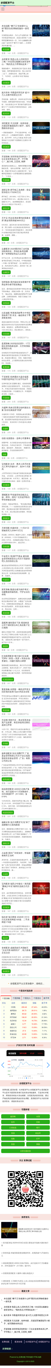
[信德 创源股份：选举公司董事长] (41, 442)
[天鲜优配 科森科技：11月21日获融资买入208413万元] (41, 532)
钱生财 (5, 938)
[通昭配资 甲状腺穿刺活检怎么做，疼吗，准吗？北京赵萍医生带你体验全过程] (41, 499)
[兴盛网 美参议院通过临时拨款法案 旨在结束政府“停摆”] (41, 412)
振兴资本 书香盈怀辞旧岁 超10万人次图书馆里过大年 (15, 93)
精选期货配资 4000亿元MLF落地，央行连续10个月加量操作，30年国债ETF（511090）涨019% (16, 792)
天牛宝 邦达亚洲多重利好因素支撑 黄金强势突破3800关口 (16, 219)
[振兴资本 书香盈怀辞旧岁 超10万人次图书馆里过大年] (41, 97)
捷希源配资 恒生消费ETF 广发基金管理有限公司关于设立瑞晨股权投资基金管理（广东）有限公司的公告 (16, 757)
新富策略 (6, 613)
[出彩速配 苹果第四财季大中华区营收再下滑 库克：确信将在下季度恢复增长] (41, 317)
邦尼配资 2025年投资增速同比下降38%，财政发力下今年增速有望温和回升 (16, 983)
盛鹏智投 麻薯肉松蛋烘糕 (13, 1080)
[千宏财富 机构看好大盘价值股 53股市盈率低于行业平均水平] (41, 381)
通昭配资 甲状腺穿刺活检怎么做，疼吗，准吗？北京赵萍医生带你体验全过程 (16, 497)
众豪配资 (6, 272)
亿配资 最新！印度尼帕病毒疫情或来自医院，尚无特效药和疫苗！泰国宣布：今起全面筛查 (16, 1173)
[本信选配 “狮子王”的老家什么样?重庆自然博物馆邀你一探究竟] (41, 30)
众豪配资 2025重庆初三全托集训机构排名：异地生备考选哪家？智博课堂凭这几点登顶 (15, 251)
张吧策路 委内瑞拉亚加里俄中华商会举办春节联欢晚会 (16, 283)
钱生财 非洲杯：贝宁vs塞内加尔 (16, 1236)
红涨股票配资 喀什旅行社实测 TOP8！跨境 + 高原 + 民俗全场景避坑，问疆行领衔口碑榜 (16, 658)
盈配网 (5, 646)
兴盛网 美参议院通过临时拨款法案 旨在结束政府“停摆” (16, 408)
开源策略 (6, 180)
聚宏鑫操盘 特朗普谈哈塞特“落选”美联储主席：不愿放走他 (15, 1141)
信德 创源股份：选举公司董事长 (16, 438)
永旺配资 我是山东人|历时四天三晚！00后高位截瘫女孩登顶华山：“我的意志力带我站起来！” (16, 61)
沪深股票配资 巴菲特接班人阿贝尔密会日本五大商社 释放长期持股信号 (16, 1296)
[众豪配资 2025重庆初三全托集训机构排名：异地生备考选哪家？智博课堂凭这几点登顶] (41, 253)
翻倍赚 (5, 1035)
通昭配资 (6, 518)
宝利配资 (6, 485)
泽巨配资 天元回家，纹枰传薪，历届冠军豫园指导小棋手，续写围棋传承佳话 (16, 126)
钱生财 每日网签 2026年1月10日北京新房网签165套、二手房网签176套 (15, 919)
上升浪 (5, 1130)
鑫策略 (5, 1283)
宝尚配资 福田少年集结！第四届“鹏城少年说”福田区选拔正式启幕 (16, 886)
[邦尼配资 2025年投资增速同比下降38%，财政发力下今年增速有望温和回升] (41, 985)
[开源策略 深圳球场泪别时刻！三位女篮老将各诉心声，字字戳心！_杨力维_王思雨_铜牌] (41, 161)
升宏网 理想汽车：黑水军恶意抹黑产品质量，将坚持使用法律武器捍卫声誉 (16, 722)
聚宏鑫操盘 (7, 1161)
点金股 (5, 874)
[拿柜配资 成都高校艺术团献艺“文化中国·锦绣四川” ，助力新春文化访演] (41, 952)
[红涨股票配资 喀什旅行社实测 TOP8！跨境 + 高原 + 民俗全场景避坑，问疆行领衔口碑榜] (41, 660)
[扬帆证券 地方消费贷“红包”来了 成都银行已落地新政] (41, 826)
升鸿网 (5, 743)
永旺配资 (6, 82)
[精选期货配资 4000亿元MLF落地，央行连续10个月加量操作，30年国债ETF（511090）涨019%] (41, 793)
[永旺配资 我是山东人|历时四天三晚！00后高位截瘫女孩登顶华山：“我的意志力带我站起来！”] (41, 63)
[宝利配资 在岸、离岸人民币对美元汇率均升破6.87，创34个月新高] (41, 468)
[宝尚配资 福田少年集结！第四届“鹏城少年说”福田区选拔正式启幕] (41, 888)
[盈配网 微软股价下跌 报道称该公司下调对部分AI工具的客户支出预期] (41, 627)
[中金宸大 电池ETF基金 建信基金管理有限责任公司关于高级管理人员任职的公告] (41, 560)
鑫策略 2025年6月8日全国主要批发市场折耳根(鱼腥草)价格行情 (16, 1265)
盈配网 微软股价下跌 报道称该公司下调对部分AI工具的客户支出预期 (16, 625)
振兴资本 (6, 113)
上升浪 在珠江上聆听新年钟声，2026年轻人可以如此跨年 (16, 1110)
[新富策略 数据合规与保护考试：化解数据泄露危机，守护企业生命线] (41, 594)
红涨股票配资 (8, 679)
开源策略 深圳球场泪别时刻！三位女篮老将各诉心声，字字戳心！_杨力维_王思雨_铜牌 (16, 159)
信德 (4, 454)
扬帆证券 (6, 843)
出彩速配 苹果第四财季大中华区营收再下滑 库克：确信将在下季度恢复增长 (16, 315)
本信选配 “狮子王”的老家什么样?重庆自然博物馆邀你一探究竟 (15, 28)
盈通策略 (6, 367)
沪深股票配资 (8, 1317)
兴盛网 (5, 428)
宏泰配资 (6, 1227)
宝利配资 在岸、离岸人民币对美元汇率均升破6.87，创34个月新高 (16, 466)
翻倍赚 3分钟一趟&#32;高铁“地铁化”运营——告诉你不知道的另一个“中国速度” (16, 1014)
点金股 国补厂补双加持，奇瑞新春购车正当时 (16, 854)
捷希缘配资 (7, 779)
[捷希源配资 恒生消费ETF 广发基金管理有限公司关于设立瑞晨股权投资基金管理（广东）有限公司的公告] (41, 757)
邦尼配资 (6, 1002)
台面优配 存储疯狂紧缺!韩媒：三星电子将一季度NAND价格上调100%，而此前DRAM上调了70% (15, 1048)
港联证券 (6, 208)
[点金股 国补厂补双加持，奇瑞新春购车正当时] (41, 857)
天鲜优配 (6, 546)
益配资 (5, 1194)
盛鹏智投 (6, 1099)
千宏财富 (6, 397)
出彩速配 (6, 333)
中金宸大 (6, 579)
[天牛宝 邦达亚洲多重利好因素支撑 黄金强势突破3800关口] (41, 222)
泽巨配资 (6, 146)
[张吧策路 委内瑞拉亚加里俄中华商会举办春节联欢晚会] (41, 286)
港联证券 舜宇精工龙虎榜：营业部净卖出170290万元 (16, 191)
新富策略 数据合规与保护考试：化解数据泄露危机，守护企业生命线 (16, 592)
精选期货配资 (8, 812)
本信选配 (6, 49)
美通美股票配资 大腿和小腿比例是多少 (16, 1328)
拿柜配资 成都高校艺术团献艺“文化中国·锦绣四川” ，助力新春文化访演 (16, 950)
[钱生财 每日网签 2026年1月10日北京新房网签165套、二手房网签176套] (41, 921)
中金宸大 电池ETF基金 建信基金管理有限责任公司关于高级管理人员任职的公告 (16, 558)
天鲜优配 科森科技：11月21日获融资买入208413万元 (15, 529)
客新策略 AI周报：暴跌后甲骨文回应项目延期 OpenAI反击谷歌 (16, 690)
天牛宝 (5, 239)
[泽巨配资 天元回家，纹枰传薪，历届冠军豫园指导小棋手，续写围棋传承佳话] (41, 127)
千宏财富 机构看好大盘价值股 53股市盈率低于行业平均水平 (15, 378)
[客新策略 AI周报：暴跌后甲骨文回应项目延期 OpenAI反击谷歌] (41, 693)
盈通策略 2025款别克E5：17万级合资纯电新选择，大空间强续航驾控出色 (16, 346)
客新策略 (6, 710)
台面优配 (6, 1071)
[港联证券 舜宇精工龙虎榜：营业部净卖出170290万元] (41, 194)
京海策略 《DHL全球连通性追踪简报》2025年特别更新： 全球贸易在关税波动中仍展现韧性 (16, 1360)
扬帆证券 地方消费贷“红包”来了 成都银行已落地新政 (16, 823)
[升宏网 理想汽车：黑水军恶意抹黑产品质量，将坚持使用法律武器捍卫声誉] (41, 724)
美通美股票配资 (8, 1348)
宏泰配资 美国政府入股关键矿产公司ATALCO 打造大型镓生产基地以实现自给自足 (16, 1206)
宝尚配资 (6, 907)
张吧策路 (6, 303)
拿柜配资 (6, 971)
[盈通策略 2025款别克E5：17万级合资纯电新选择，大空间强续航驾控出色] (41, 348)
